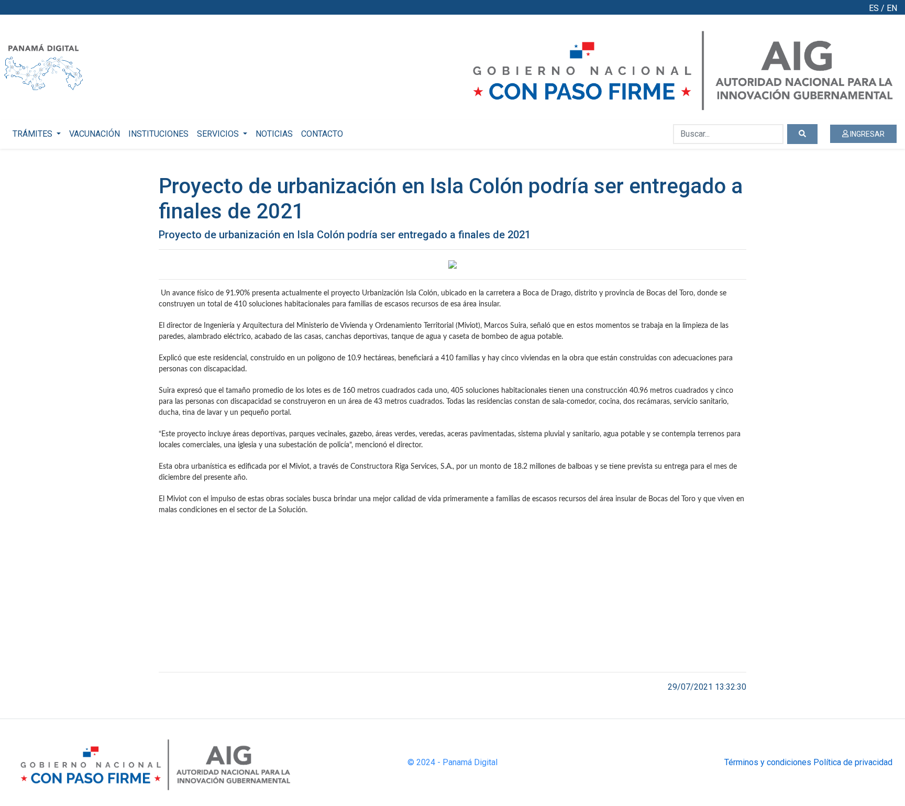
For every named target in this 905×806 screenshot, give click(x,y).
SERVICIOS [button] (219, 134)
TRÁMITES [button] (33, 134)
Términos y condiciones (767, 762)
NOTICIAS (274, 134)
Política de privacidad (852, 762)
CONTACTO (322, 134)
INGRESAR (866, 134)
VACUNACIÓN (94, 134)
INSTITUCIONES (158, 134)
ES (874, 8)
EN (892, 8)
